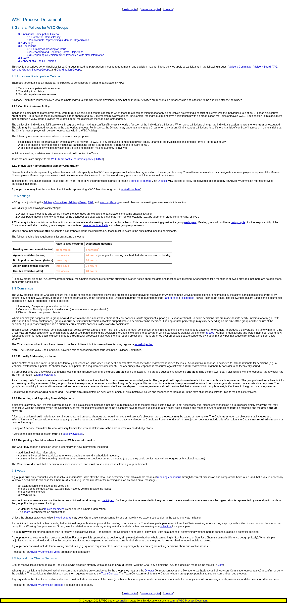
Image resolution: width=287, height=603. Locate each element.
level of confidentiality (95, 225)
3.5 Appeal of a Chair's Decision (37, 61)
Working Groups (21, 69)
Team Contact (109, 573)
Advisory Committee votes (44, 551)
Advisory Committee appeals (46, 584)
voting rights (238, 222)
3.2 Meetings (25, 43)
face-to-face (171, 297)
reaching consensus (169, 477)
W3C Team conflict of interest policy (72, 159)
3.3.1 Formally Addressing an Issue (45, 49)
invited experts (62, 517)
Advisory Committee (239, 66)
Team (27, 512)
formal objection (144, 344)
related (210, 332)
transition (123, 600)
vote (220, 564)
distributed (188, 297)
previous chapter (150, 9)
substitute (166, 526)
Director (162, 180)
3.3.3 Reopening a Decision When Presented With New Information (64, 55)
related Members (130, 189)
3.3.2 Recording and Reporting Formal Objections (54, 52)
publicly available (73, 433)
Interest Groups (41, 69)
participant (190, 222)
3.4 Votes (23, 58)
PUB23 (98, 159)
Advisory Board (262, 66)
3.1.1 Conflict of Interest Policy (42, 37)
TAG (274, 66)
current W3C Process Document (188, 600)
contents (168, 9)
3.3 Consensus (27, 46)
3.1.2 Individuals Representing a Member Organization (57, 40)
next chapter (130, 9)
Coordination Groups (68, 69)
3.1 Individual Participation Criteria (38, 34)
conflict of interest (141, 180)
